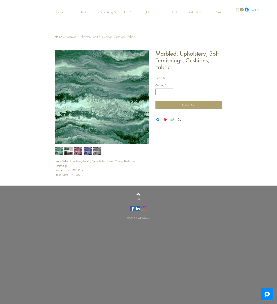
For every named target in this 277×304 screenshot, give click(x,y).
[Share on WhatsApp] (172, 119)
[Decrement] (158, 92)
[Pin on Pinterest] (165, 119)
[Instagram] (143, 208)
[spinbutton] (164, 92)
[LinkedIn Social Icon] (137, 208)
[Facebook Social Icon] (132, 208)
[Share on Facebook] (158, 119)
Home (58, 37)
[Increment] (170, 92)
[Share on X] (179, 119)
